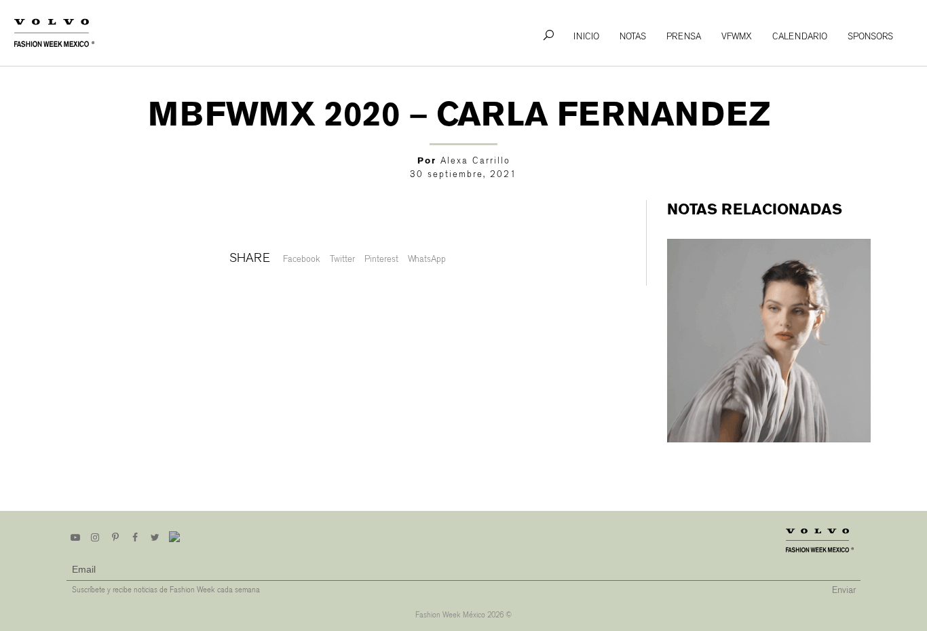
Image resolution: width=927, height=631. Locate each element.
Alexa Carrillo (475, 160)
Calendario (799, 36)
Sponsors (870, 36)
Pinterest (381, 259)
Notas (633, 36)
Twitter (342, 259)
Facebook (301, 259)
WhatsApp (427, 259)
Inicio (586, 36)
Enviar (844, 590)
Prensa (683, 36)
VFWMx (736, 36)
